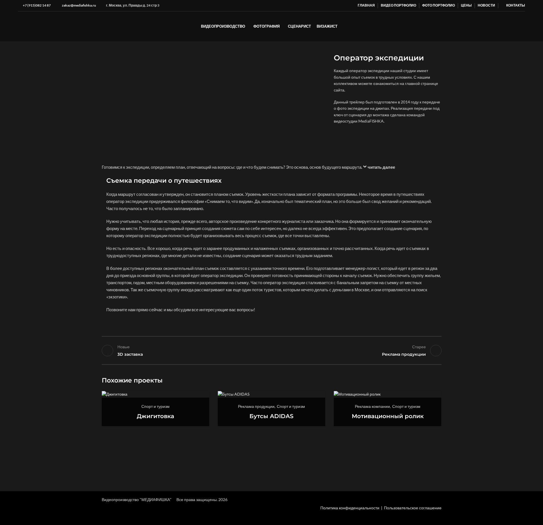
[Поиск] (523, 26)
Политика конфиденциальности (349, 507)
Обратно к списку (271, 350)
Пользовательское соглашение (413, 507)
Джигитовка (155, 416)
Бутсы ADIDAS (271, 416)
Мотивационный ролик (388, 416)
